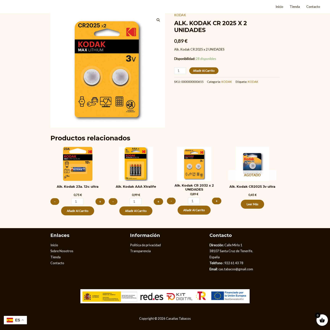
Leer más (252, 204)
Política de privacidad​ (145, 245)
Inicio (279, 7)
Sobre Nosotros (61, 251)
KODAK (180, 15)
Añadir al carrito (204, 70)
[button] (158, 20)
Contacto (313, 7)
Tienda (295, 7)
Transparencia (140, 251)
